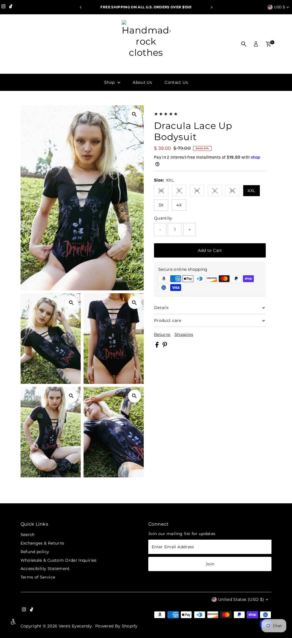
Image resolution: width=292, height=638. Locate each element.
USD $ (279, 7)
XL (235, 191)
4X (179, 205)
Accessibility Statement (45, 568)
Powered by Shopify (116, 626)
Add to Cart (210, 250)
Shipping (184, 334)
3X (161, 205)
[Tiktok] (11, 7)
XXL (251, 190)
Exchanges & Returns (42, 543)
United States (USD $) (241, 599)
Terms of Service (38, 577)
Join (210, 564)
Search (28, 534)
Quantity (163, 218)
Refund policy (35, 551)
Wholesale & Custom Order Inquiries (59, 560)
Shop (110, 82)
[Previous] (80, 7)
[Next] (211, 7)
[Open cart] (268, 44)
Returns (162, 334)
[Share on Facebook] (157, 346)
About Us (142, 82)
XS (164, 191)
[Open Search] (243, 44)
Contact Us (176, 82)
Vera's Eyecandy (75, 626)
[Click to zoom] (134, 114)
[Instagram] (3, 7)
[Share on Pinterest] (165, 346)
